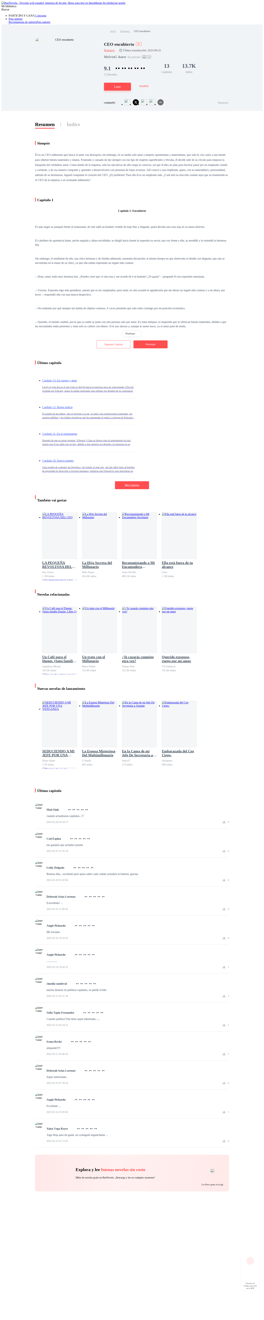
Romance (125, 31)
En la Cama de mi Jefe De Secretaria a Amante (137, 753)
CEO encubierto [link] (142, 31)
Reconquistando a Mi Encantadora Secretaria (138, 565)
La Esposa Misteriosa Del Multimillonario (98, 753)
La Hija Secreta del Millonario (97, 565)
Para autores (15, 18)
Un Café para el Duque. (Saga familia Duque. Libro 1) (58, 659)
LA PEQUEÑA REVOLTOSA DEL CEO (57, 565)
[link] (113, 31)
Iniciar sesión (117, 3)
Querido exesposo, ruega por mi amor (176, 659)
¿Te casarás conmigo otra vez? (138, 659)
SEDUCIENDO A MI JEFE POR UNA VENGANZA (58, 753)
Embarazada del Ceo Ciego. (178, 753)
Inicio (113, 31)
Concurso (40, 15)
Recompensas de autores (22, 22)
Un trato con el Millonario (93, 659)
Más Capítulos (132, 485)
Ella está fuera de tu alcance (177, 565)
